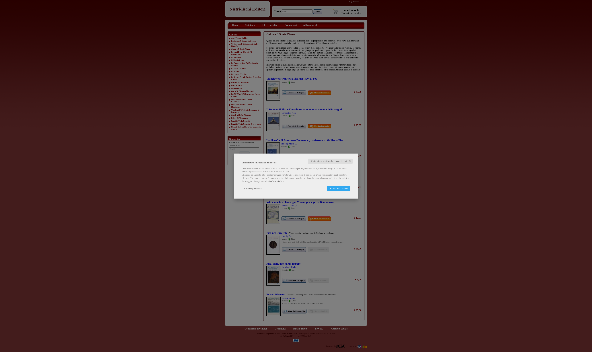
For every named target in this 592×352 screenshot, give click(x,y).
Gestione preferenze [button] (252, 188)
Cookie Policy (277, 181)
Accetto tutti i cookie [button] (338, 188)
